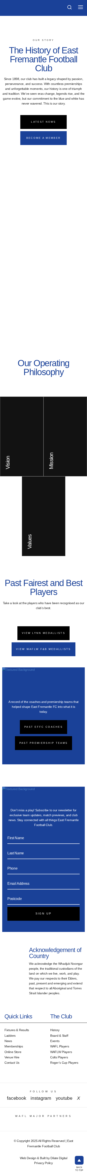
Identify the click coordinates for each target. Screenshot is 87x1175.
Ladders (10, 1035)
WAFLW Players (61, 1052)
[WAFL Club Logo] (12, 11)
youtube (64, 1098)
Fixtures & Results (16, 1030)
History (55, 1030)
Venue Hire (11, 1057)
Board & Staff (59, 1035)
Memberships (13, 1046)
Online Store (12, 1052)
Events (54, 1041)
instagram (41, 1098)
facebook (16, 1098)
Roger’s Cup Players (64, 1062)
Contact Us (11, 1062)
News (8, 1041)
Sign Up (43, 913)
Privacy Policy (43, 1163)
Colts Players (59, 1057)
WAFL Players (59, 1046)
